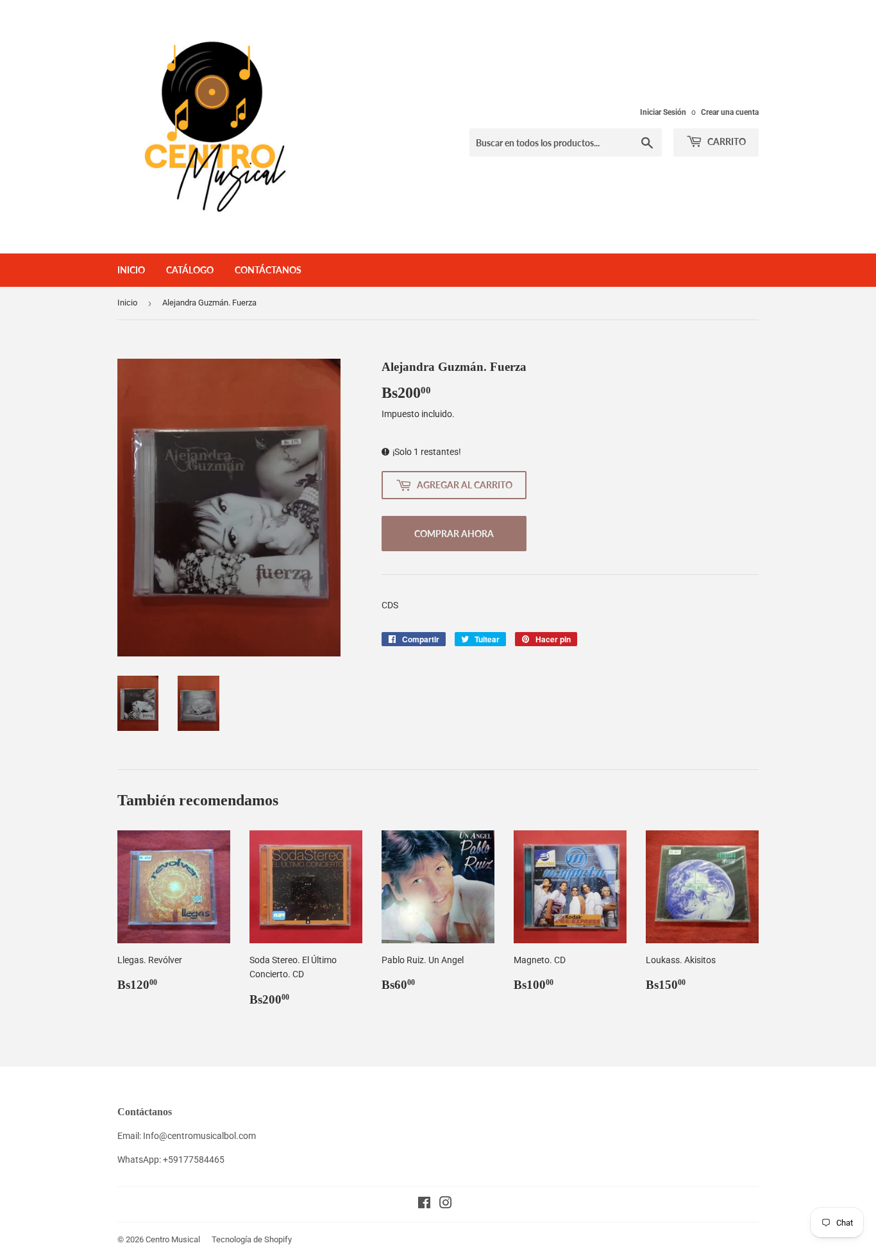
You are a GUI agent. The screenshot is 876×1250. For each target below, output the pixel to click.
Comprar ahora (454, 533)
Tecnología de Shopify (252, 1239)
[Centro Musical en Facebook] (424, 1204)
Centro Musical (173, 1239)
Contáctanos (268, 269)
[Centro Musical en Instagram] (445, 1204)
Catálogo (190, 269)
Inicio (131, 269)
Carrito (725, 141)
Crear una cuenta (730, 112)
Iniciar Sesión (663, 112)
